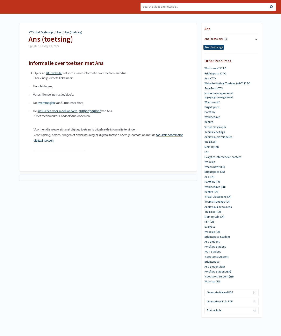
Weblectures (212, 117)
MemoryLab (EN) (214, 217)
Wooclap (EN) (212, 232)
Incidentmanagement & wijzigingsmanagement (218, 95)
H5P (206, 152)
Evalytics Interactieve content (222, 157)
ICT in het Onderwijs (41, 32)
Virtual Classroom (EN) (217, 197)
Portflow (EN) (212, 182)
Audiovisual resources (218, 207)
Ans (59, 32)
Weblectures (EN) (215, 187)
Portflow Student (215, 247)
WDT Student (212, 252)
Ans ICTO (210, 78)
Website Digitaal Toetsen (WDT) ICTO (227, 83)
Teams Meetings (214, 132)
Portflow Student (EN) (217, 272)
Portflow (209, 112)
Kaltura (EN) (211, 192)
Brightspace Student (217, 237)
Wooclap (209, 162)
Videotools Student (216, 257)
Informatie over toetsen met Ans (66, 63)
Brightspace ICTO (215, 74)
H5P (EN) (209, 222)
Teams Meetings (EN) (217, 202)
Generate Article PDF (220, 302)
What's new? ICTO (215, 68)
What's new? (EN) (214, 167)
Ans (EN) (209, 177)
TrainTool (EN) (213, 212)
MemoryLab (211, 147)
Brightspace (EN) (214, 172)
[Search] (271, 7)
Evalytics (209, 227)
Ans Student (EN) (214, 267)
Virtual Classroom (215, 127)
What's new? (212, 102)
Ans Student (211, 242)
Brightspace (211, 107)
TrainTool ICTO (213, 88)
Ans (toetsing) (73, 32)
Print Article (214, 310)
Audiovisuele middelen (218, 137)
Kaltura (208, 122)
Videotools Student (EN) (219, 277)
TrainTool (210, 142)
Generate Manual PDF (220, 292)
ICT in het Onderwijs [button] (18, 2)
